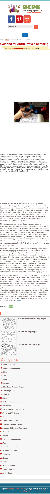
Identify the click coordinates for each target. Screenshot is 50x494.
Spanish (6, 462)
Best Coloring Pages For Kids (16, 488)
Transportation (9, 465)
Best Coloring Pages (16, 48)
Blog (7, 39)
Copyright (40, 489)
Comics (6, 394)
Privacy (33, 489)
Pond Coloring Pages (27, 332)
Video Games (8, 473)
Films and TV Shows (11, 413)
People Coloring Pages (12, 439)
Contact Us (26, 491)
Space (5, 458)
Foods (5, 417)
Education (7, 406)
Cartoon (6, 383)
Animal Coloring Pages (12, 368)
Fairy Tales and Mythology (13, 409)
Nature (5, 435)
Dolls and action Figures (13, 402)
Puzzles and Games (10, 450)
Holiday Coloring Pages (12, 424)
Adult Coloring (9, 364)
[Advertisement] (25, 76)
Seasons (6, 454)
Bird (4, 376)
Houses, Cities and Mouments (15, 428)
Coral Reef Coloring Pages (30, 345)
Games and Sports (10, 421)
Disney (5, 398)
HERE (19, 300)
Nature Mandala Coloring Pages (32, 319)
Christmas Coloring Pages (13, 387)
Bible (5, 372)
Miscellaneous (9, 432)
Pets (5, 443)
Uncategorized (9, 469)
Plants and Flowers (10, 447)
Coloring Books (9, 391)
